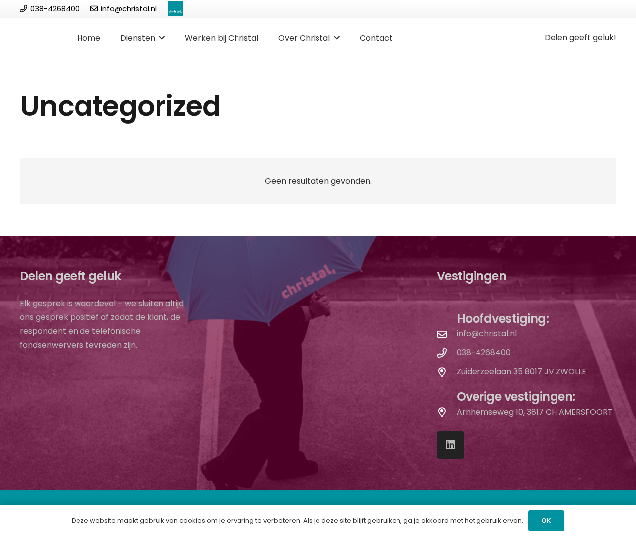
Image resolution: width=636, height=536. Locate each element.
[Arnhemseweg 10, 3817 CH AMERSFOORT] (447, 412)
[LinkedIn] (450, 445)
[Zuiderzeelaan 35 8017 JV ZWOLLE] (447, 372)
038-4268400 (484, 352)
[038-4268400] (447, 353)
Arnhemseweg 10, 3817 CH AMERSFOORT (535, 412)
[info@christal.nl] (447, 334)
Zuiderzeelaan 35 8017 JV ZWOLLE (521, 371)
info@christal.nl (487, 333)
